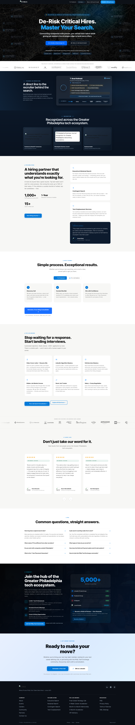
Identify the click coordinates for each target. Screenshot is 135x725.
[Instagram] (114, 687)
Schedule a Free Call (59, 668)
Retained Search (57, 53)
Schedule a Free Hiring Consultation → (38, 310)
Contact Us (23, 716)
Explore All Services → (58, 402)
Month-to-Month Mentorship (79, 707)
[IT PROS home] (35, 686)
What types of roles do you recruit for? (80, 543)
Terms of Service (105, 707)
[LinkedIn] (106, 687)
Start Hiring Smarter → (33, 215)
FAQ (101, 700)
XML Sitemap (104, 710)
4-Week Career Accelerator (78, 703)
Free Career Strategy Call (77, 700)
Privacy (68, 722)
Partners (22, 713)
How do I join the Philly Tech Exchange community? (83, 553)
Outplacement (75, 53)
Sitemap (77, 722)
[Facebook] (110, 687)
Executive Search (48, 53)
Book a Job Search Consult (93, 2)
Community (23, 710)
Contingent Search (66, 53)
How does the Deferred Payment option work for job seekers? (86, 548)
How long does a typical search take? (35, 531)
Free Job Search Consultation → (38, 403)
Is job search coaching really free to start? (81, 531)
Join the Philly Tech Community (35, 624)
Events (21, 703)
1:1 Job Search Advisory (86, 53)
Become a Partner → (79, 619)
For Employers (73, 2)
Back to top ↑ (113, 722)
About (21, 700)
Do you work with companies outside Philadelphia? (39, 548)
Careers (21, 707)
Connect (108, 78)
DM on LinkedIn (80, 668)
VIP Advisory (73, 713)
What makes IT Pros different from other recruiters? (39, 543)
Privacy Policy (104, 703)
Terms (73, 722)
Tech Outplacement (54, 710)
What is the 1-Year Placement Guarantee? (36, 553)
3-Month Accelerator (76, 710)
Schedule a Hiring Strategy (108, 2)
